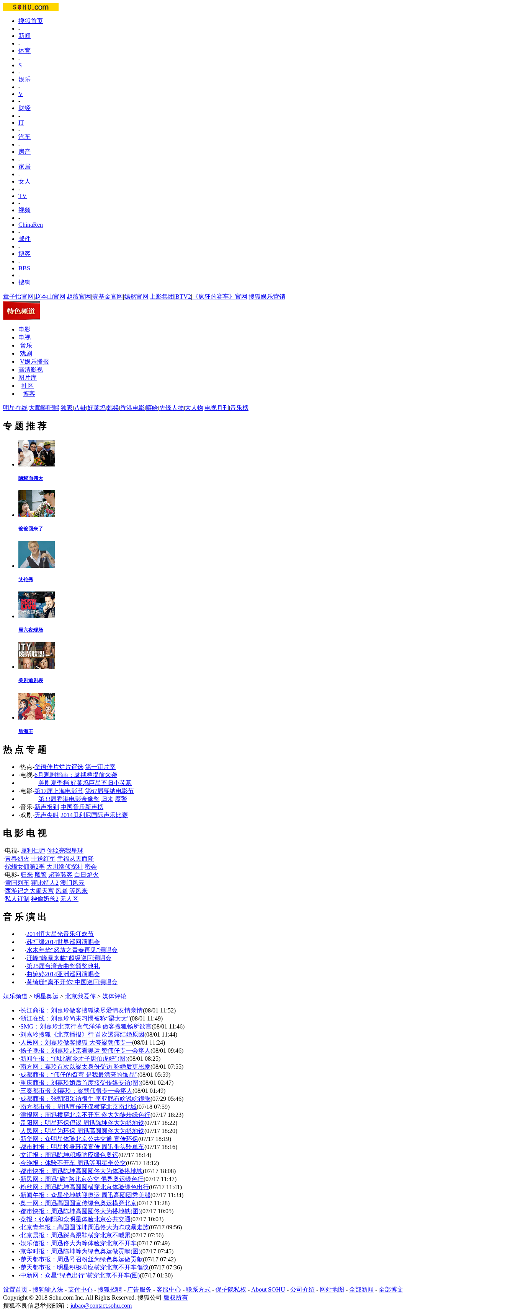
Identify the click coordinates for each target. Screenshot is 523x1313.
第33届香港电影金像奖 (69, 799)
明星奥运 (46, 996)
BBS (24, 268)
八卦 (80, 408)
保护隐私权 (231, 1289)
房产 (24, 151)
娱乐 (24, 79)
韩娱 (113, 408)
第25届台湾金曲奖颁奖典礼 (63, 966)
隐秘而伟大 (30, 478)
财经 (24, 108)
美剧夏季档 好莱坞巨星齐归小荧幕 (85, 783)
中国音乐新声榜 (81, 807)
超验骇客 (60, 874)
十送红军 (43, 858)
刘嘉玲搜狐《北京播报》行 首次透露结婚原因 (82, 1034)
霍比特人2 (45, 882)
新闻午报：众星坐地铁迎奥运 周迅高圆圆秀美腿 (85, 1195)
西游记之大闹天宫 (29, 890)
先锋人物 (171, 408)
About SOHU (268, 1289)
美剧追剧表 (30, 680)
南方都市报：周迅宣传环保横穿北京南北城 (78, 1106)
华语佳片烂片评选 (58, 767)
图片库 (27, 377)
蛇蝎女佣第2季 (25, 866)
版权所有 (175, 1297)
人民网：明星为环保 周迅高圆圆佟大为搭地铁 (82, 1131)
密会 (91, 866)
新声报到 (46, 807)
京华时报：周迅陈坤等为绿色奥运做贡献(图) (80, 1251)
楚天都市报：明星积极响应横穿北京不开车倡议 (84, 1267)
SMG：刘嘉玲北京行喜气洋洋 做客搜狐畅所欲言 (86, 1026)
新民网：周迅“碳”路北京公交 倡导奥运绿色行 (82, 1179)
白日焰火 (86, 874)
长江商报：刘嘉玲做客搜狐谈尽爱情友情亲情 (81, 1010)
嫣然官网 (136, 296)
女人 (24, 181)
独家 (66, 408)
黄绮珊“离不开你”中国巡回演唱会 (72, 982)
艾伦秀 (25, 579)
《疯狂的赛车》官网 (219, 296)
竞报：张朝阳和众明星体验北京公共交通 (75, 1219)
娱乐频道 (15, 996)
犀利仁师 (33, 850)
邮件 (24, 239)
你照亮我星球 (65, 850)
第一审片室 (100, 767)
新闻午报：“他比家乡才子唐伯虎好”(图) (73, 1058)
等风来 (78, 890)
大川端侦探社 (64, 866)
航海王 (25, 731)
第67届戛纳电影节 (109, 791)
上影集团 (162, 296)
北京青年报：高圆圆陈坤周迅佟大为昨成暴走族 (84, 1227)
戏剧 (26, 353)
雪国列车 (17, 882)
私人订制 (17, 898)
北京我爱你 (80, 996)
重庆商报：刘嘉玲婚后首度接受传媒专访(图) (80, 1082)
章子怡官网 (18, 296)
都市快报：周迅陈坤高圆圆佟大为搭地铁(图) (80, 1211)
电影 (24, 329)
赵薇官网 (79, 296)
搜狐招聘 (110, 1289)
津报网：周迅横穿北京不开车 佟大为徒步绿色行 (85, 1115)
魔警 (121, 799)
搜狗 (24, 282)
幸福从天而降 (75, 858)
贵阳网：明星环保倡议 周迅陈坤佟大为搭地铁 (82, 1123)
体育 (24, 50)
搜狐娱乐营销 (266, 296)
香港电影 (132, 408)
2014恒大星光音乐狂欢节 (60, 934)
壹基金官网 (107, 296)
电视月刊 (216, 408)
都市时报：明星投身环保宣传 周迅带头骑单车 (82, 1147)
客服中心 (169, 1289)
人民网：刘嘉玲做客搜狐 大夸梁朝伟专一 (76, 1042)
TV (22, 196)
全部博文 (391, 1289)
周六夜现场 (30, 630)
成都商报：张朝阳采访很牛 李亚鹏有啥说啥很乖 (85, 1098)
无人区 (69, 898)
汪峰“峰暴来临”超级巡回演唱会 (68, 958)
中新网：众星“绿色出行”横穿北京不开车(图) (80, 1275)
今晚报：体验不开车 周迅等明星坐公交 (73, 1163)
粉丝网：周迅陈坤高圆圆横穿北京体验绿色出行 (84, 1187)
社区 (27, 385)
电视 (24, 337)
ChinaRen (30, 224)
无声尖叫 (46, 815)
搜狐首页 (30, 21)
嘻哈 (152, 408)
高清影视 (30, 369)
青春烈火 (17, 858)
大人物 (194, 408)
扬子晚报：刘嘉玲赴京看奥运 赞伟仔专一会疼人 (85, 1050)
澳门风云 (72, 882)
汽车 (24, 136)
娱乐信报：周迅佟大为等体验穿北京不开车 (78, 1243)
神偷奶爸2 (45, 898)
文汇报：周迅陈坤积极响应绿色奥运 (69, 1155)
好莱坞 (96, 408)
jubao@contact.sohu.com (101, 1305)
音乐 (26, 345)
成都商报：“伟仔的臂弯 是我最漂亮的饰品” (78, 1074)
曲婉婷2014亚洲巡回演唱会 (63, 974)
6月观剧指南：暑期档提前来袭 (75, 775)
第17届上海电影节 (58, 791)
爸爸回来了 (30, 528)
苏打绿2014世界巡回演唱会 (63, 942)
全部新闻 (361, 1289)
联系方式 (198, 1289)
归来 (107, 799)
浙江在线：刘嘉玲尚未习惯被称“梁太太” (75, 1018)
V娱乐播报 (34, 361)
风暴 (62, 890)
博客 (24, 253)
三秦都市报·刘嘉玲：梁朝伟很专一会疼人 (76, 1090)
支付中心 (80, 1289)
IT (21, 122)
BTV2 (183, 296)
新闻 (24, 35)
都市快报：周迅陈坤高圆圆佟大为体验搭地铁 (81, 1171)
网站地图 (332, 1289)
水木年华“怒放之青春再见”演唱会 (72, 950)
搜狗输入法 (48, 1289)
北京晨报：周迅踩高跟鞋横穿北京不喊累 (75, 1235)
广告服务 (139, 1289)
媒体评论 (114, 996)
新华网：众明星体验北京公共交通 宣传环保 (79, 1139)
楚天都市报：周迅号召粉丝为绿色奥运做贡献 (81, 1259)
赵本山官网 (50, 296)
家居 (24, 166)
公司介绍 (302, 1289)
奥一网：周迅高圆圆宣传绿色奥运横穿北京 (78, 1203)
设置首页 (15, 1289)
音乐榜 (239, 408)
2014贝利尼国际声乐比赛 (94, 815)
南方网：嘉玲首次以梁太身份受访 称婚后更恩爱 (85, 1066)
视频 (24, 210)
